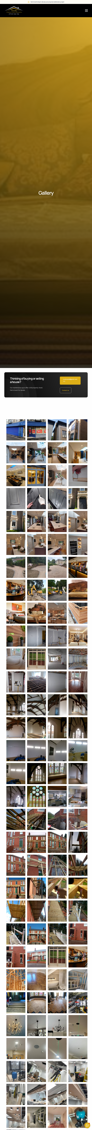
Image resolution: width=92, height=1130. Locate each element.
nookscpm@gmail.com (70, 379)
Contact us (65, 390)
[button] (87, 1125)
